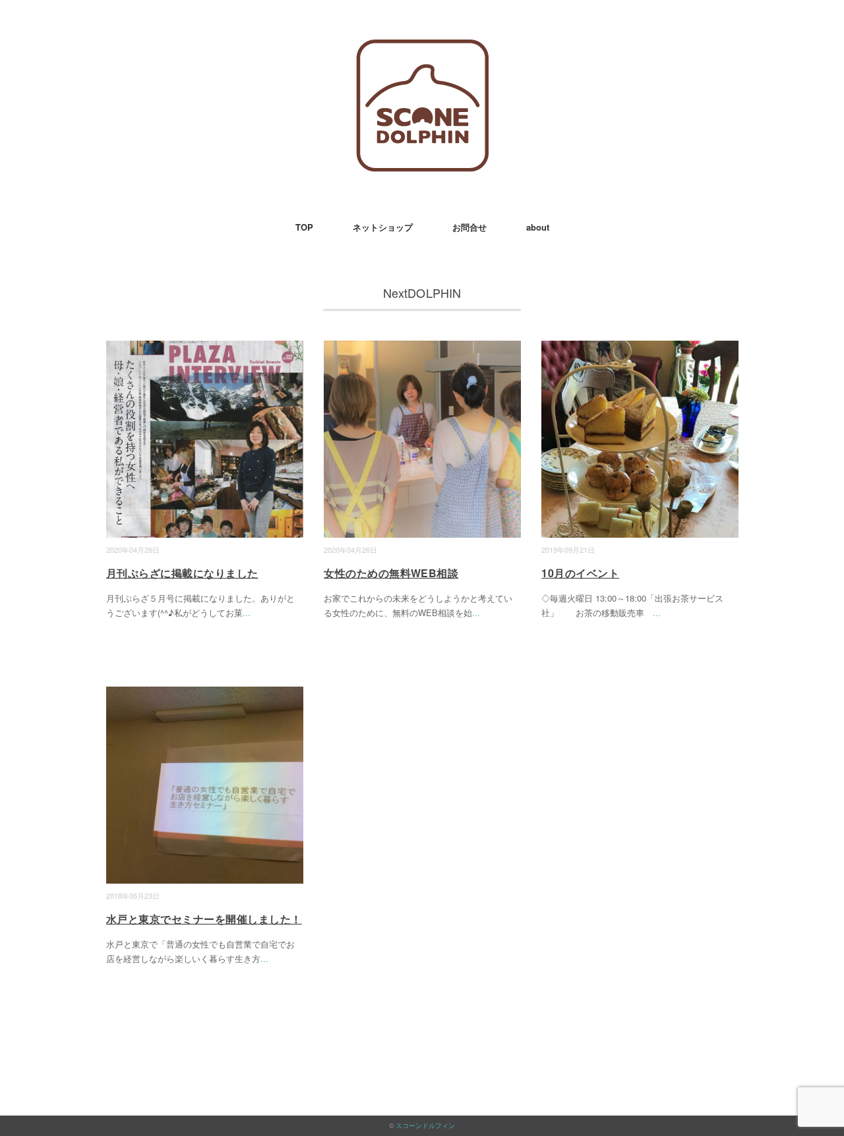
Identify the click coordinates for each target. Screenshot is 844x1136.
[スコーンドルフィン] (422, 49)
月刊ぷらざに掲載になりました (182, 573)
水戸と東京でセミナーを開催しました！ (204, 918)
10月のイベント (580, 573)
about (537, 227)
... (247, 612)
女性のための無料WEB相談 (391, 573)
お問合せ (469, 227)
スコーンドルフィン (425, 1125)
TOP (304, 227)
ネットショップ (383, 227)
